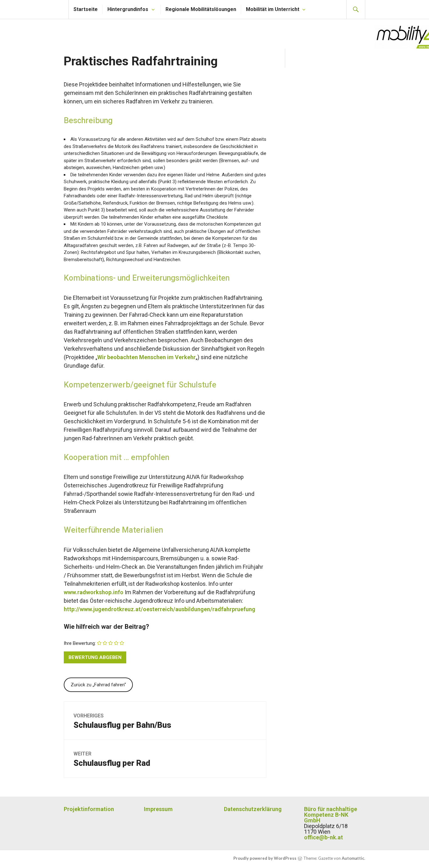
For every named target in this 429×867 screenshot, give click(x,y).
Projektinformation (89, 809)
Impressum (158, 809)
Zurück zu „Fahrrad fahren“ (98, 685)
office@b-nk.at (323, 837)
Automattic (353, 858)
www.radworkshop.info (93, 592)
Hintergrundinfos (127, 9)
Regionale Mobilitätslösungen (201, 9)
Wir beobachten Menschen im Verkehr (146, 357)
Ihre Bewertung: (80, 643)
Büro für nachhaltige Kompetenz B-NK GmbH (330, 815)
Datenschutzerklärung (253, 809)
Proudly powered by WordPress (264, 858)
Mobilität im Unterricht (272, 9)
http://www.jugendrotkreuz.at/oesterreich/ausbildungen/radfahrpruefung (159, 609)
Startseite (85, 9)
